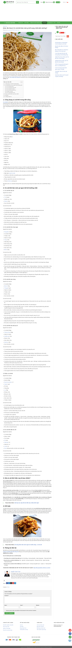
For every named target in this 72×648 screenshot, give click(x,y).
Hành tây (6, 442)
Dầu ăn (5, 201)
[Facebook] (4, 580)
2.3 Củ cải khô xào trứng (10, 88)
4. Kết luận (6, 95)
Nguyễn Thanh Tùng (15, 30)
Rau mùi (6, 382)
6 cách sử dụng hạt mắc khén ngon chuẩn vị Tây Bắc (61, 68)
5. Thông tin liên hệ (8, 96)
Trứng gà (6, 288)
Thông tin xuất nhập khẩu (35, 22)
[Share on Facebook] (7, 583)
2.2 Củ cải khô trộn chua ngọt (11, 87)
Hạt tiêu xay (6, 336)
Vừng (5, 239)
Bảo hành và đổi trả (40, 626)
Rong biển (6, 231)
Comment (6, 595)
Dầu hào (6, 342)
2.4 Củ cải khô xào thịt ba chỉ (11, 90)
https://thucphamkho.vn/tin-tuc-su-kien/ (41, 567)
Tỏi (5, 197)
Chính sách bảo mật (40, 624)
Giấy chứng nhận (6, 626)
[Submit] (37, 2)
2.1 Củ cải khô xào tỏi (10, 86)
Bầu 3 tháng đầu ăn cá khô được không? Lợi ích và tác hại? (61, 50)
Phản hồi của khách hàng (7, 630)
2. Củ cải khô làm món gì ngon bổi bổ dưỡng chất (13, 85)
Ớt (4, 440)
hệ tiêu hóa (9, 181)
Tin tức (44, 22)
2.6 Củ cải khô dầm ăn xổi (10, 92)
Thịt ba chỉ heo (7, 332)
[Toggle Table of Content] (21, 82)
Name (5, 605)
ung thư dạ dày (12, 173)
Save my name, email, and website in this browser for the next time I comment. (21, 610)
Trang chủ (20, 22)
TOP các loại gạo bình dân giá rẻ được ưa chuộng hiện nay (61, 65)
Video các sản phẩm (6, 628)
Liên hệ (58, 22)
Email (21, 605)
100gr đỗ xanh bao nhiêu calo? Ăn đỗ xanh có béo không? (62, 57)
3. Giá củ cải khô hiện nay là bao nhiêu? (12, 93)
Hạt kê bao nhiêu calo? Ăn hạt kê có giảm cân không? (61, 76)
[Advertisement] (36, 13)
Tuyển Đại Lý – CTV (51, 22)
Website (37, 605)
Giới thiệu (26, 22)
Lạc (5, 390)
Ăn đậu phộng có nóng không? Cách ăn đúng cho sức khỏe (61, 43)
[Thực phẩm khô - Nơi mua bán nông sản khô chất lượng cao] (8, 2)
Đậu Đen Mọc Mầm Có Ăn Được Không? (61, 47)
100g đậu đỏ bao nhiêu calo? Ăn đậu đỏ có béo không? (61, 61)
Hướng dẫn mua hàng (24, 629)
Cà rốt (5, 446)
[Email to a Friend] (11, 583)
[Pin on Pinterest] (13, 583)
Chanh (5, 384)
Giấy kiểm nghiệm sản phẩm (8, 624)
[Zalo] (70, 640)
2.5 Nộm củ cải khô (9, 91)
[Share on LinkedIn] (15, 583)
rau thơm (10, 382)
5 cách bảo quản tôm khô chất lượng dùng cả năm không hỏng (61, 54)
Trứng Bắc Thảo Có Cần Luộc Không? (61, 72)
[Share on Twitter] (9, 583)
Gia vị (5, 448)
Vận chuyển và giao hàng (41, 629)
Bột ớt (5, 249)
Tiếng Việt (65, 2)
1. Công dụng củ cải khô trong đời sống (12, 83)
